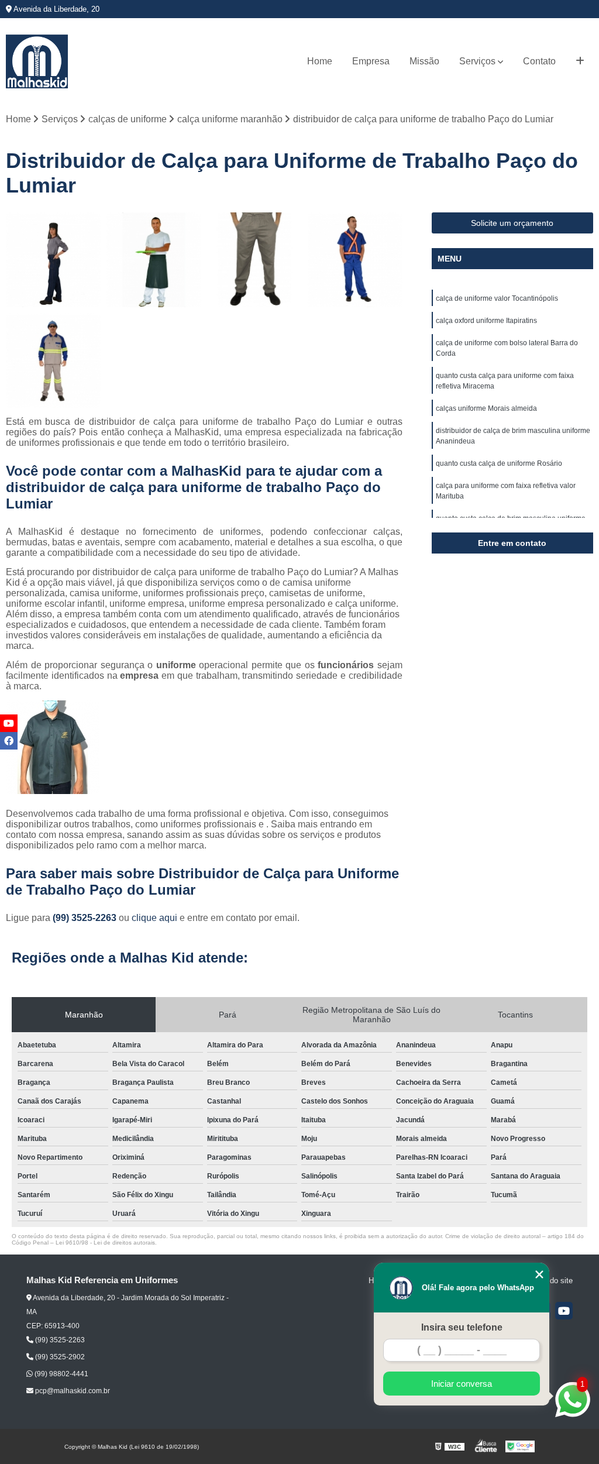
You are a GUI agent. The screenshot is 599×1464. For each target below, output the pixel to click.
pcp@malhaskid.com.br (71, 1391)
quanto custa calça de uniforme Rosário (499, 463)
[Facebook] (9, 741)
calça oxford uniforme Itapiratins (486, 321)
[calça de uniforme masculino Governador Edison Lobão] (355, 259)
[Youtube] (564, 1310)
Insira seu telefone (461, 1327)
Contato (539, 61)
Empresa (371, 61)
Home (319, 61)
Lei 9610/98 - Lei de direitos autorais (105, 1242)
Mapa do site (551, 1280)
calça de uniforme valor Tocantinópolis (497, 298)
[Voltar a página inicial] (37, 61)
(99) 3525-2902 (59, 1357)
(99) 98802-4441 (60, 1374)
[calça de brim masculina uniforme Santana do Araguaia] (254, 259)
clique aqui (154, 918)
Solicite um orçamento (512, 223)
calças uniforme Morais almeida (486, 408)
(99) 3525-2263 (86, 918)
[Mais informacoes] (580, 61)
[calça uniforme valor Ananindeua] (53, 259)
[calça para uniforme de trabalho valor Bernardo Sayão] (153, 259)
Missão (424, 61)
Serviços (477, 61)
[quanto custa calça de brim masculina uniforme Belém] (53, 360)
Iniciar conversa (461, 1384)
